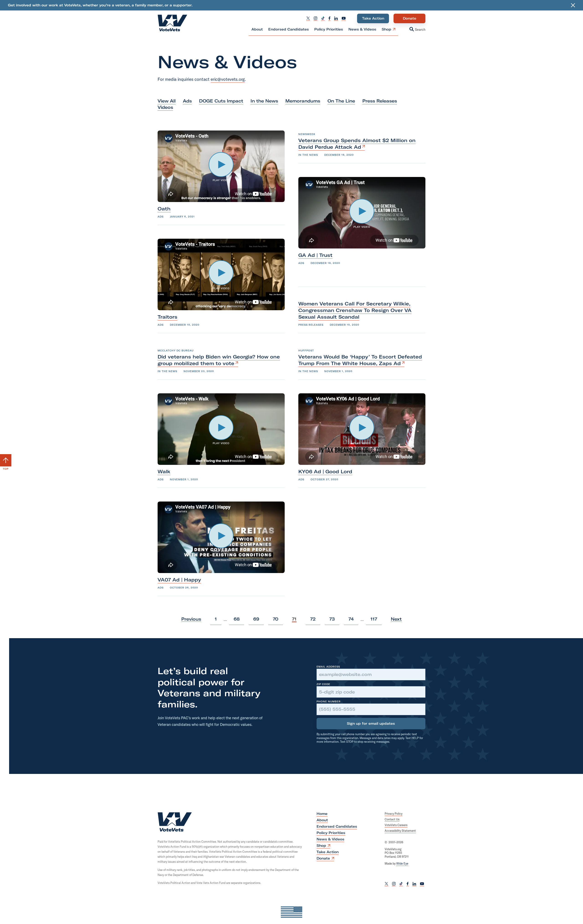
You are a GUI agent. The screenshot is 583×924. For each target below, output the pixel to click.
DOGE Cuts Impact (221, 101)
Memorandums (302, 101)
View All (167, 101)
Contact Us (392, 819)
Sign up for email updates (371, 723)
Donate (409, 19)
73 (332, 620)
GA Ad (315, 255)
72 (313, 620)
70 (275, 620)
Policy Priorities (328, 29)
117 (373, 620)
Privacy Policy (393, 813)
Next (396, 619)
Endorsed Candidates (288, 29)
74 (351, 620)
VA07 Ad (179, 580)
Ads (187, 101)
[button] (413, 29)
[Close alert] (573, 5)
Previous (191, 619)
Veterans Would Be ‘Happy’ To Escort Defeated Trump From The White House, (360, 360)
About (257, 29)
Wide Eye (402, 863)
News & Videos (362, 29)
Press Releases (379, 101)
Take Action (373, 18)
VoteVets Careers (396, 825)
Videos (165, 107)
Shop (386, 31)
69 (256, 620)
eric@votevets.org (228, 79)
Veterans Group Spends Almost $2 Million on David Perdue (357, 143)
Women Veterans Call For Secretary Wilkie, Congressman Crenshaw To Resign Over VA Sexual (355, 310)
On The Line (341, 101)
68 (236, 620)
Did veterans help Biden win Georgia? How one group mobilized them (219, 360)
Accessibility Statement (400, 830)
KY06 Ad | (325, 471)
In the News (264, 101)
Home (322, 813)
